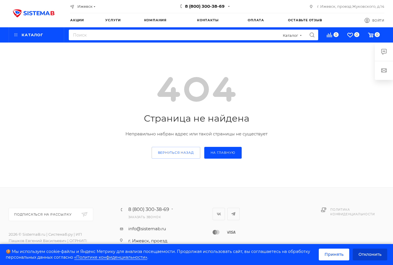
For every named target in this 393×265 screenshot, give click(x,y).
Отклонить (369, 254)
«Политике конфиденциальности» (110, 257)
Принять (334, 254)
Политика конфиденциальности (352, 212)
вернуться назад (176, 153)
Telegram (233, 214)
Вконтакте (219, 214)
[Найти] (312, 35)
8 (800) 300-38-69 (205, 6)
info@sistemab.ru (147, 228)
